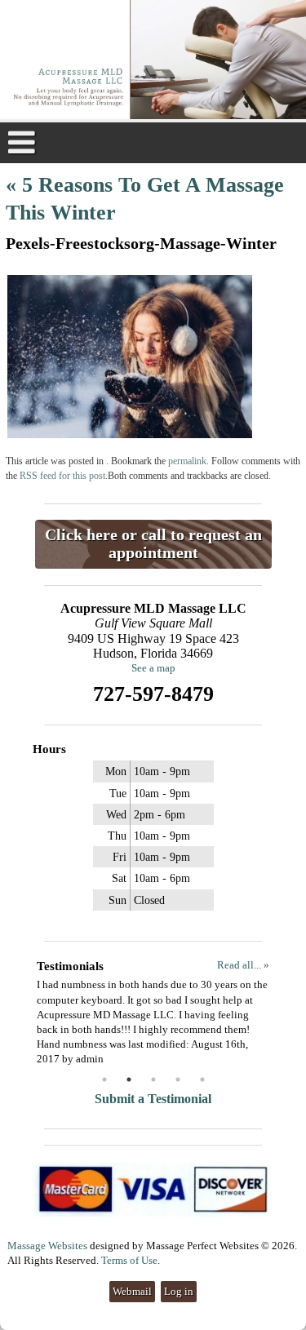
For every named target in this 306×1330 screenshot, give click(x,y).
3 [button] (153, 1079)
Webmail (132, 1291)
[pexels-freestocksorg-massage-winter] (129, 434)
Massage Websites (47, 1245)
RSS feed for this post (62, 476)
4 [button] (178, 1079)
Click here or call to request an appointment (153, 543)
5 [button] (202, 1079)
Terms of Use (129, 1260)
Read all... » (243, 965)
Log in (178, 1291)
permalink (187, 461)
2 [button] (129, 1079)
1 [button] (104, 1079)
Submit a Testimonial (153, 1099)
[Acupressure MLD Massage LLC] (153, 61)
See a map (153, 668)
